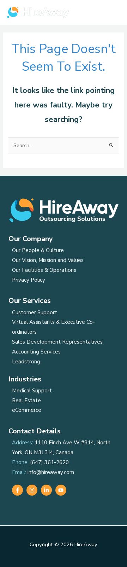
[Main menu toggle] (112, 12)
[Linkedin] (46, 490)
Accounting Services (36, 351)
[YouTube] (60, 490)
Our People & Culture (38, 250)
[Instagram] (31, 490)
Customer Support (34, 312)
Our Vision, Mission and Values (48, 260)
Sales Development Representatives (57, 341)
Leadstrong (26, 361)
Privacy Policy (28, 280)
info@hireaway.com (51, 472)
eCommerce (26, 410)
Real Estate (26, 400)
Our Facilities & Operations (44, 270)
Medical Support (32, 390)
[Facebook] (17, 490)
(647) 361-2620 (49, 462)
